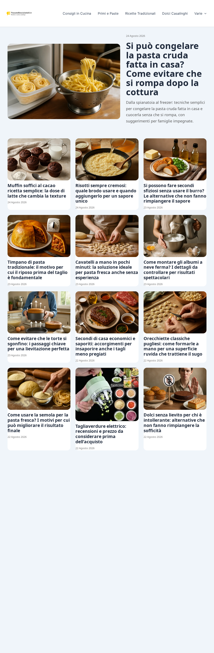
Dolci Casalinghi (175, 13)
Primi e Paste (108, 13)
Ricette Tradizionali (140, 13)
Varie (198, 13)
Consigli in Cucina (77, 13)
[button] (204, 13)
